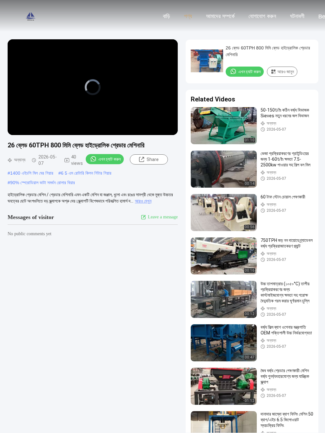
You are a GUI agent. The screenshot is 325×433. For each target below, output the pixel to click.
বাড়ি (166, 16)
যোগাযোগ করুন (262, 16)
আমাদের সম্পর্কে (220, 16)
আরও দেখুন (143, 201)
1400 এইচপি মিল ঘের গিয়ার (31, 173)
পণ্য (188, 16)
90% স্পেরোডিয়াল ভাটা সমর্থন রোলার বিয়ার (42, 182)
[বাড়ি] (31, 15)
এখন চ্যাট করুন (109, 159)
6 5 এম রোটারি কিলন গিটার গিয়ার (86, 173)
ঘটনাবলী (297, 16)
